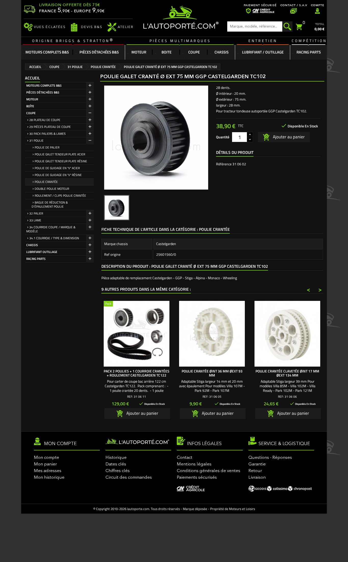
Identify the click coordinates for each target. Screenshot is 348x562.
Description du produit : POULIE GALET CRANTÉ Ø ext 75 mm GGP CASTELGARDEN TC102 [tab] (184, 266)
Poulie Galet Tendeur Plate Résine (61, 161)
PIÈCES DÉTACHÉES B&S (42, 92)
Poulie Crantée (46, 181)
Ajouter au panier (288, 136)
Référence (224, 164)
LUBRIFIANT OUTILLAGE (41, 251)
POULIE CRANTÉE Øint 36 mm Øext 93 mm (212, 373)
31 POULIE (36, 140)
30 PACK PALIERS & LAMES (47, 133)
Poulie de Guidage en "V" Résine (58, 174)
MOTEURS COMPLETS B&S (44, 85)
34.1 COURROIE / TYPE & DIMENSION (54, 238)
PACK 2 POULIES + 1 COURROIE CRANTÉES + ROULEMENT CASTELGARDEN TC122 (136, 373)
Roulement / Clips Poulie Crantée (60, 195)
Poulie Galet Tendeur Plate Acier (60, 154)
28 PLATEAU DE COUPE (44, 119)
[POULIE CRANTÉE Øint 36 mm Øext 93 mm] (212, 334)
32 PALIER (36, 213)
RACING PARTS (36, 258)
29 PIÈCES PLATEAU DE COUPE (50, 126)
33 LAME (35, 220)
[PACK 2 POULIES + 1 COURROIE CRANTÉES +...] (136, 334)
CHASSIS (32, 245)
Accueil (32, 78)
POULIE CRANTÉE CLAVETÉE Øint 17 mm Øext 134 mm (287, 373)
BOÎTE (30, 106)
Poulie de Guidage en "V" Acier (57, 168)
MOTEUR (32, 99)
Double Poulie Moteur (52, 188)
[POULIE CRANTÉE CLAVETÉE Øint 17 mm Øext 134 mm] (287, 334)
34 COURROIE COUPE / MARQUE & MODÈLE (50, 229)
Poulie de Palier (47, 147)
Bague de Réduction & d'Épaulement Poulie (50, 204)
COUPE (31, 113)
